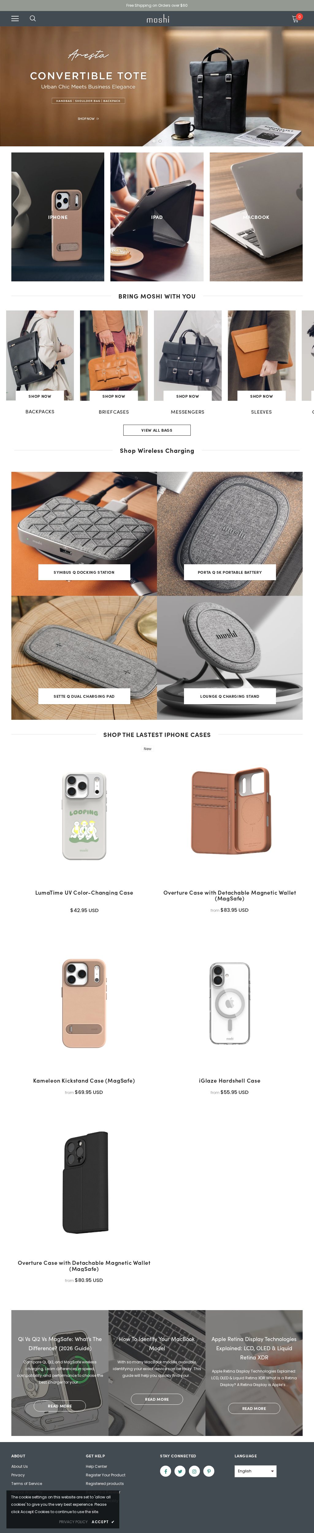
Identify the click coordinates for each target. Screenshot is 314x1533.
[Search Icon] (39, 19)
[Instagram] (194, 1471)
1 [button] (153, 141)
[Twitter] (180, 1471)
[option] (157, 86)
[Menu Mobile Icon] (15, 18)
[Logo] (158, 18)
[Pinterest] (208, 1471)
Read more (60, 1406)
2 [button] (160, 141)
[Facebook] (165, 1471)
